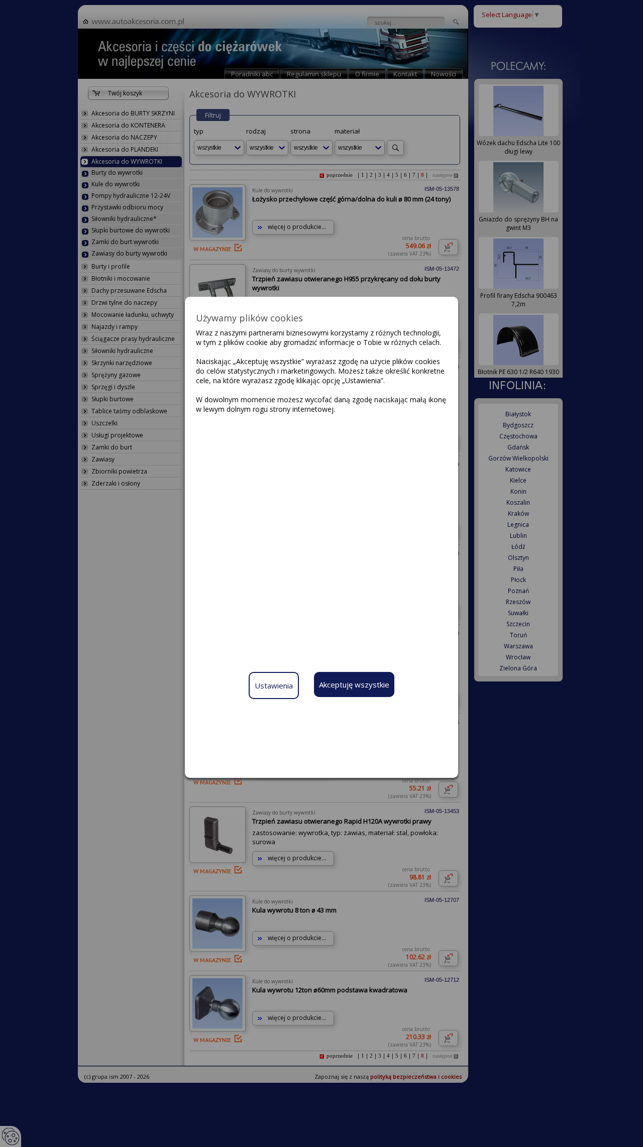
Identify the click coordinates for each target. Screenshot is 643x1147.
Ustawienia (274, 685)
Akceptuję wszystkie (354, 684)
